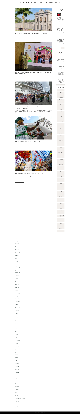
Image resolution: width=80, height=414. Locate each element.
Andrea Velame (61, 97)
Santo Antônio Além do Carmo (61, 216)
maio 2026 (16, 244)
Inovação (61, 166)
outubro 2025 (17, 255)
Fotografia (60, 157)
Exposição (16, 357)
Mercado (61, 181)
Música (16, 384)
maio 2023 (17, 299)
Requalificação (61, 203)
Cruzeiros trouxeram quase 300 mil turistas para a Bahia (27, 106)
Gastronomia (61, 159)
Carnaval (61, 116)
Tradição (61, 223)
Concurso (60, 128)
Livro (61, 178)
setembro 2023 (17, 293)
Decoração (60, 133)
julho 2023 (16, 296)
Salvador (61, 213)
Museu (61, 191)
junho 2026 (17, 243)
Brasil (61, 111)
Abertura (61, 92)
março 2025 (17, 266)
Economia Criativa (60, 140)
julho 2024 (16, 278)
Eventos (61, 147)
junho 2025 (17, 261)
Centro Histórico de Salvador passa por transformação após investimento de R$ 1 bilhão (61, 68)
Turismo (16, 404)
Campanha (17, 334)
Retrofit (16, 392)
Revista (61, 208)
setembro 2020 (17, 310)
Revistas (51, 2)
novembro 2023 (17, 290)
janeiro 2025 (17, 269)
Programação (61, 201)
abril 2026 (16, 246)
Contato (56, 2)
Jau (60, 171)
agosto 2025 (17, 258)
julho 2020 (16, 313)
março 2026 (17, 247)
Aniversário (60, 99)
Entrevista (60, 145)
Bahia (61, 109)
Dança (16, 345)
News (24, 2)
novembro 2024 (17, 272)
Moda (61, 183)
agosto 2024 (17, 276)
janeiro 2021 (17, 304)
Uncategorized (26, 34)
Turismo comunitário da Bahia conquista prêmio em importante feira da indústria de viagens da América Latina (33, 73)
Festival (61, 154)
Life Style (61, 176)
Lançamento (17, 372)
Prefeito (61, 198)
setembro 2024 (17, 275)
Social (61, 218)
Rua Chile (61, 210)
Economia (16, 349)
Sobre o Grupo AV (43, 2)
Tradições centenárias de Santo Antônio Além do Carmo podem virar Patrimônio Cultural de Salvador (60, 62)
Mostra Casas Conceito (31, 2)
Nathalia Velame (61, 196)
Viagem (61, 230)
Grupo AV (17, 34)
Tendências (60, 221)
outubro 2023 (17, 292)
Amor (16, 322)
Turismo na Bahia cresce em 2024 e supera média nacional (27, 141)
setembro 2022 (17, 301)
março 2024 (17, 284)
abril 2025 (16, 264)
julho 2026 (16, 241)
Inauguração (61, 164)
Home (21, 2)
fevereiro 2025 (17, 267)
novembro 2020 (17, 307)
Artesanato (17, 329)
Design (61, 135)
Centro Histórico (61, 121)
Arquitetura (17, 326)
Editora (16, 352)
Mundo (61, 189)
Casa (16, 337)
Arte (60, 104)
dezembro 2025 (17, 252)
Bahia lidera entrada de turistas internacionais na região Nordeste (29, 173)
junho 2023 (17, 298)
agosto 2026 (17, 240)
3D (15, 319)
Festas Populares (60, 152)
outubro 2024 (17, 273)
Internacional (61, 169)
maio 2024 (16, 281)
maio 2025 (16, 263)
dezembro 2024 (17, 270)
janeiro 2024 (17, 287)
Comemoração (61, 123)
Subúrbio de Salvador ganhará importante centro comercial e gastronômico (31, 33)
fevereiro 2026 (17, 249)
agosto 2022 (17, 302)
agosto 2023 (17, 295)
